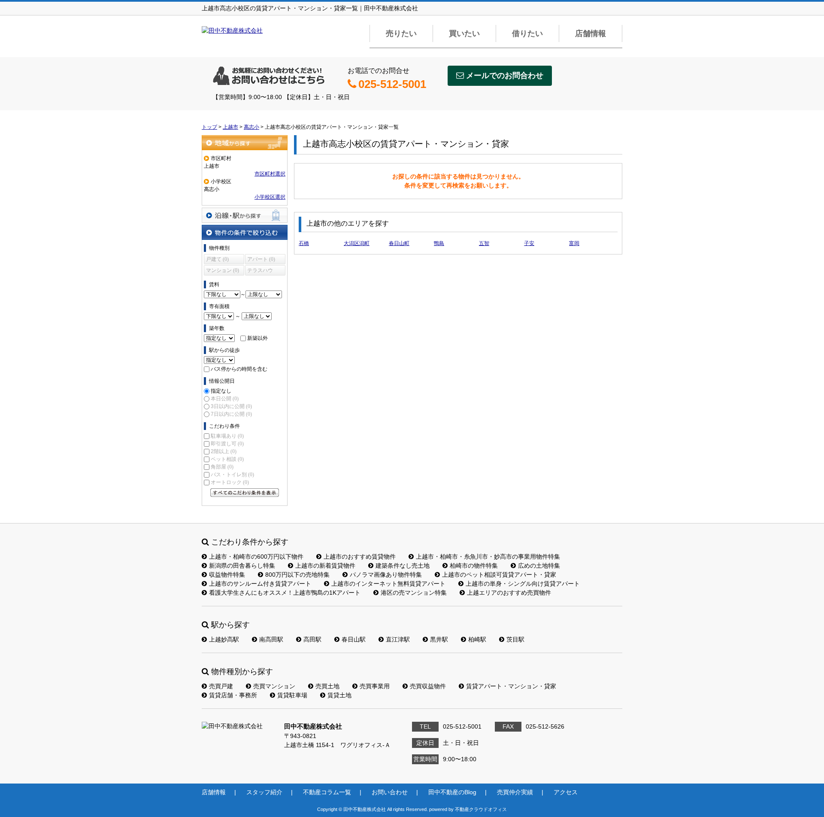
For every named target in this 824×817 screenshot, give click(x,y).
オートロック (230, 482)
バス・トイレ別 (232, 475)
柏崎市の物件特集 (474, 565)
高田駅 (312, 639)
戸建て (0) (217, 259)
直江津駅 (398, 639)
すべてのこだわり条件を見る (244, 492)
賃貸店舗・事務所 (233, 695)
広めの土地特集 (539, 565)
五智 (484, 243)
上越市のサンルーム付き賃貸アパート (260, 583)
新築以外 (257, 338)
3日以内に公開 (231, 406)
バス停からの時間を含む (239, 369)
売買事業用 (375, 686)
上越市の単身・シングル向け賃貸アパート (523, 583)
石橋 (304, 243)
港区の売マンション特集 (414, 592)
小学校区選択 (269, 197)
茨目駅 (515, 639)
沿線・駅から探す (245, 215)
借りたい (527, 33)
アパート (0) (261, 259)
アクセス (566, 792)
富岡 (574, 243)
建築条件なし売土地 (403, 565)
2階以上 (223, 451)
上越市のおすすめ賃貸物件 (360, 556)
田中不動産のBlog (452, 792)
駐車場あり (227, 436)
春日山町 (399, 243)
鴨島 (439, 243)
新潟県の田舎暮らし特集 (242, 565)
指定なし (221, 391)
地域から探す (245, 142)
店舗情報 (590, 33)
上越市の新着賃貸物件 (325, 565)
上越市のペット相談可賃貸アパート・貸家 (499, 574)
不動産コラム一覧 (327, 792)
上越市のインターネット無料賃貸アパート (388, 583)
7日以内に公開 (231, 414)
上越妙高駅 (224, 639)
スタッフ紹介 (264, 792)
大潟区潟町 (357, 243)
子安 (529, 243)
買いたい (464, 33)
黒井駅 (439, 639)
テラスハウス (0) (260, 271)
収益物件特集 (227, 574)
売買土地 (327, 686)
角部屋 (222, 467)
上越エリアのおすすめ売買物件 (509, 592)
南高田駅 (271, 639)
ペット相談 (227, 459)
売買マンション (274, 686)
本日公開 (225, 399)
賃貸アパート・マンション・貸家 (511, 686)
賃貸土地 (339, 695)
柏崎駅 (477, 639)
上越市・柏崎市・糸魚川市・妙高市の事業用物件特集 (488, 556)
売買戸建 (221, 686)
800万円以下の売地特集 (297, 574)
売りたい (401, 33)
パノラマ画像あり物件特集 (386, 574)
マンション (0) (222, 270)
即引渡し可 (227, 444)
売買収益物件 (428, 686)
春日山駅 (354, 639)
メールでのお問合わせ (504, 75)
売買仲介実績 (515, 792)
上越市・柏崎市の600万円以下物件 (256, 556)
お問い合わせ (390, 792)
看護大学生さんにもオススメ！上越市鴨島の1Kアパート (284, 592)
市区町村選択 (269, 174)
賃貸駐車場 (292, 695)
